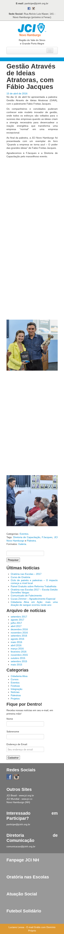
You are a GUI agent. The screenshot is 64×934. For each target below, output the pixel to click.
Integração (16, 689)
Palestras (16, 695)
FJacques (47, 537)
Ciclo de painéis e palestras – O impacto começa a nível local (34, 581)
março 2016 (17, 648)
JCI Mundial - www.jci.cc (19, 798)
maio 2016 (16, 642)
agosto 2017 (17, 619)
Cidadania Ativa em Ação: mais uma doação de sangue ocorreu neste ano (34, 603)
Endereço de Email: (17, 744)
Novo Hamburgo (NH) (18, 802)
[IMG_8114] (32, 189)
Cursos (14, 679)
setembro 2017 (19, 616)
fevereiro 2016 (18, 651)
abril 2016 (16, 645)
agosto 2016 (17, 639)
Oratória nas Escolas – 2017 (26, 574)
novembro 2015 (19, 654)
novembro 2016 (19, 632)
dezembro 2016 (19, 629)
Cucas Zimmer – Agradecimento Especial (33, 598)
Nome (9, 718)
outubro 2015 (18, 658)
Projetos (15, 698)
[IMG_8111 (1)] (32, 293)
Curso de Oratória (20, 577)
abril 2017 (16, 626)
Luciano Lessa (16, 927)
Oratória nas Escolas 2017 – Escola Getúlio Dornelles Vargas (34, 591)
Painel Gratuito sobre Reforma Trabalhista (33, 586)
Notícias (15, 692)
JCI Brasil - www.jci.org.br (20, 795)
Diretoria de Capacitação (26, 537)
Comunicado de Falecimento (26, 595)
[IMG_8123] (32, 500)
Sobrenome (12, 731)
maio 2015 (16, 664)
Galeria (22, 544)
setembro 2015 (19, 661)
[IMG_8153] (32, 345)
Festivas (15, 685)
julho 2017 (16, 623)
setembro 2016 (19, 635)
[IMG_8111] (32, 241)
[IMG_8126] (32, 448)
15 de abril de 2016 (16, 93)
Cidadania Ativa (19, 676)
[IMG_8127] (32, 396)
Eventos (24, 533)
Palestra (31, 540)
